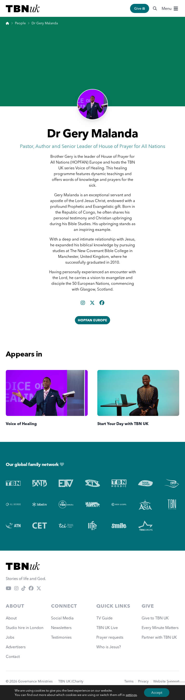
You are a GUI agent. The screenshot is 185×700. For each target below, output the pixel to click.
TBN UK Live (107, 627)
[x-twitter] (93, 302)
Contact (13, 656)
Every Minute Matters (160, 627)
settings (131, 695)
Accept (156, 692)
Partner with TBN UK (159, 637)
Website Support (166, 681)
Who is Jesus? (109, 646)
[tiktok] (23, 588)
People (20, 23)
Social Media (62, 618)
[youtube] (8, 588)
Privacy (143, 681)
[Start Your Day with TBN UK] (138, 393)
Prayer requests (109, 637)
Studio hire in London (24, 627)
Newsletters (61, 627)
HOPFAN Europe (92, 320)
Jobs (10, 637)
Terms (128, 681)
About (11, 618)
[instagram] (83, 302)
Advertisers (16, 646)
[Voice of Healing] (47, 393)
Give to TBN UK (155, 618)
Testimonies (61, 637)
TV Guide (104, 618)
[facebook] (101, 302)
